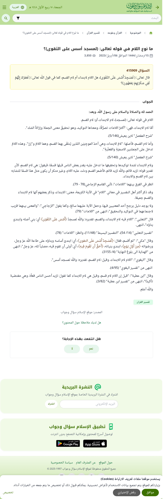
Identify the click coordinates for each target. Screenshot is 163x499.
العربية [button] (15, 7)
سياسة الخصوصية (62, 463)
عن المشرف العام (86, 463)
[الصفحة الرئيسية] (151, 33)
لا (72, 348)
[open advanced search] (18, 18)
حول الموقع (106, 463)
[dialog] (81, 487)
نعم (91, 348)
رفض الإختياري (127, 492)
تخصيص (8, 492)
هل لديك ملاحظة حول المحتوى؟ (81, 322)
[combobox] (89, 18)
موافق (150, 492)
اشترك (51, 404)
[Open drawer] (4, 7)
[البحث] (6, 18)
